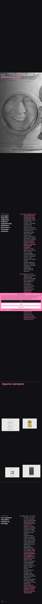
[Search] (2, 601)
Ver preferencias (21, 307)
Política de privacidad (22, 309)
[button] (40, 294)
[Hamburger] (2, 36)
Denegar (21, 304)
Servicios (3, 74)
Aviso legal (29, 309)
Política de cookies (14, 309)
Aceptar (21, 301)
